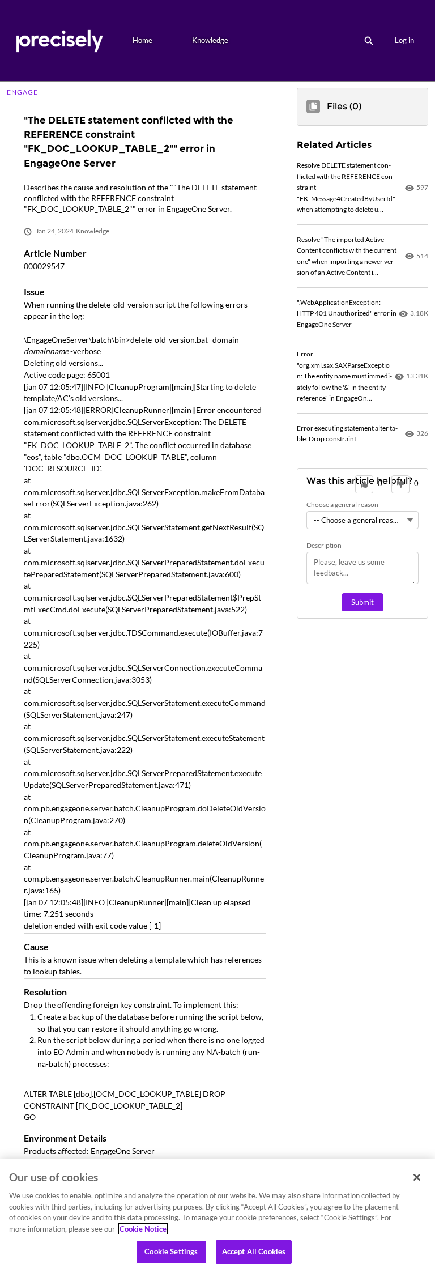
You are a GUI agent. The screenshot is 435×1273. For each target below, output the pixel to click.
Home (142, 40)
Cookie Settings (171, 1251)
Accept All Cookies (253, 1251)
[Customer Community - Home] (59, 40)
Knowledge (210, 40)
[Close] (416, 1177)
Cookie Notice (143, 1228)
